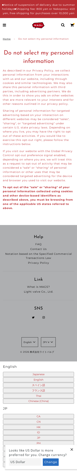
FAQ (38, 244)
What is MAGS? (38, 286)
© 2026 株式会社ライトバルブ (37, 351)
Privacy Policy (38, 262)
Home (7, 38)
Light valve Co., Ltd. (38, 291)
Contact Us (38, 249)
